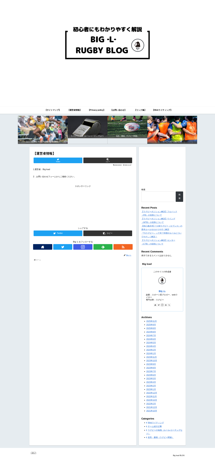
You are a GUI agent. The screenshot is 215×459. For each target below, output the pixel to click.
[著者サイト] (42, 247)
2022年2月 (151, 404)
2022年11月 (151, 396)
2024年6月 (151, 339)
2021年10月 (151, 411)
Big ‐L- (162, 291)
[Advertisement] (83, 205)
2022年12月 (151, 393)
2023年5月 (151, 379)
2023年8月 (151, 368)
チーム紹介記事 (155, 426)
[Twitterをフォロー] (62, 247)
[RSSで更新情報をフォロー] (123, 247)
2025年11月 (151, 321)
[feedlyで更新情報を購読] (103, 247)
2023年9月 (151, 364)
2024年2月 (151, 350)
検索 (143, 189)
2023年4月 (151, 382)
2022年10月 (151, 400)
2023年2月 (151, 386)
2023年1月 (151, 389)
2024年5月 (151, 343)
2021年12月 (151, 407)
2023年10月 (151, 361)
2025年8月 (151, 328)
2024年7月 (151, 335)
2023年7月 (151, 371)
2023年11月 (151, 357)
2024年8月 (151, 332)
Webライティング (156, 423)
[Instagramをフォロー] (82, 247)
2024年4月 (151, 346)
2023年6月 (151, 375)
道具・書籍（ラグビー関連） (161, 437)
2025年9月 (151, 325)
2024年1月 (151, 353)
